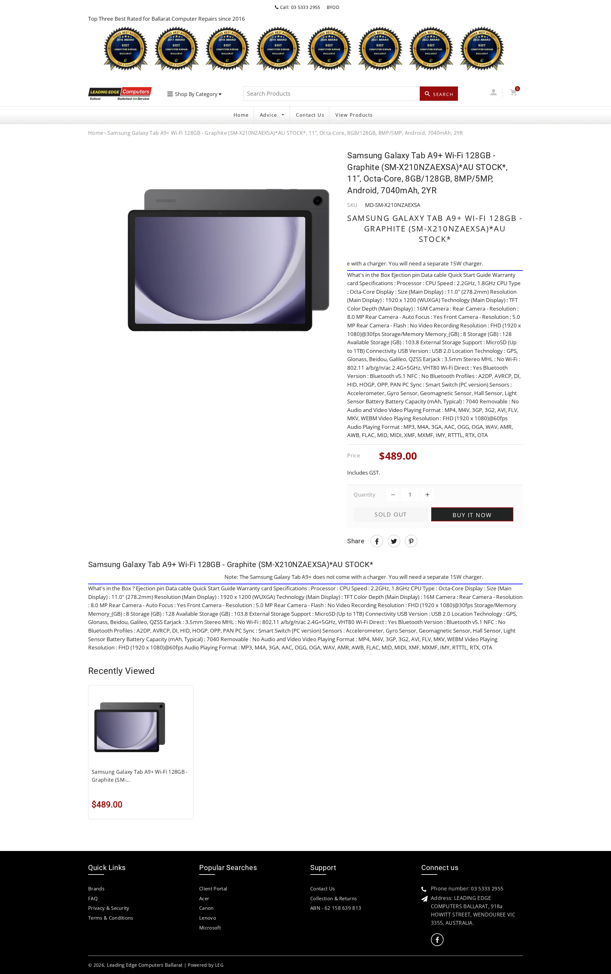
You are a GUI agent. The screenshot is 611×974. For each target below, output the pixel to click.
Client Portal (213, 888)
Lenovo (207, 918)
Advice (269, 115)
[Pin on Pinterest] (411, 541)
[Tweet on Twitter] (394, 541)
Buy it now (472, 515)
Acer (204, 898)
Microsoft (210, 927)
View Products (354, 115)
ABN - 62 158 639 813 (335, 908)
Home (241, 115)
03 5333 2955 (487, 888)
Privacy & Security (109, 908)
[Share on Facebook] (376, 541)
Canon (206, 908)
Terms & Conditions (110, 918)
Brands (96, 888)
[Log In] (493, 93)
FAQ (93, 898)
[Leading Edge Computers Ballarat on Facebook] (437, 940)
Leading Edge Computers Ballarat (145, 965)
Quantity (364, 494)
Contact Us (310, 115)
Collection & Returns (333, 898)
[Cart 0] (513, 93)
